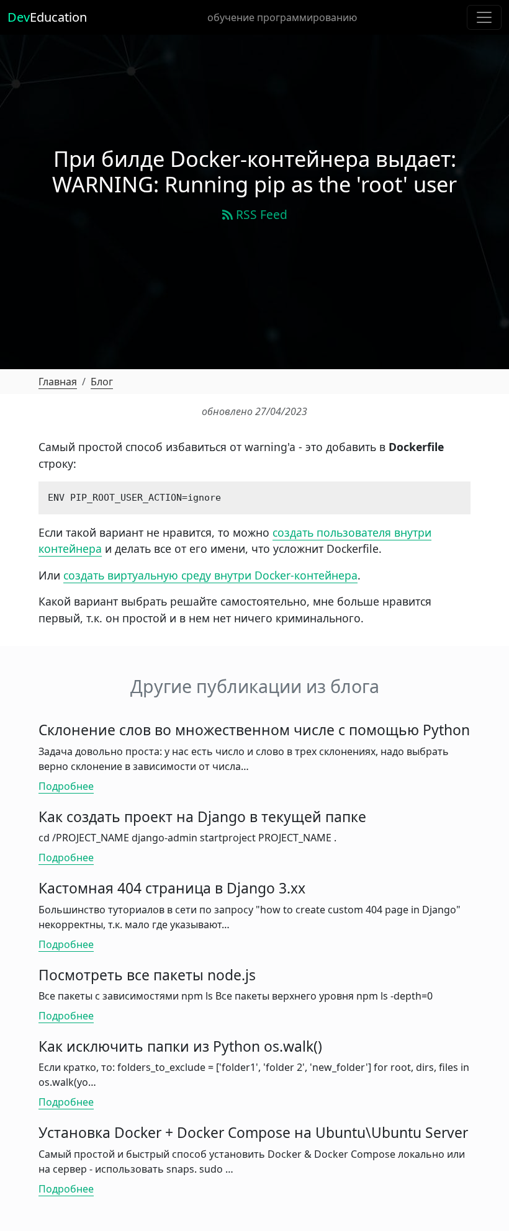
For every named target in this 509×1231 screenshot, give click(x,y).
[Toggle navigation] (484, 17)
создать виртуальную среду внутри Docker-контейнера (210, 575)
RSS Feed (260, 214)
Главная (57, 381)
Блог (102, 381)
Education (47, 17)
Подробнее (66, 786)
